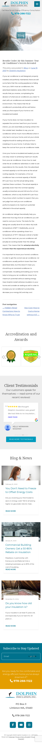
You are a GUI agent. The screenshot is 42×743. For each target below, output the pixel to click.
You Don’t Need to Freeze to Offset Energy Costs (20, 490)
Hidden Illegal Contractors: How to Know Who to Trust (11, 311)
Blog (26, 68)
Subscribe (32, 656)
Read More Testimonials (21, 439)
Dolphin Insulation (17, 71)
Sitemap (12, 737)
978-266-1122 (22, 13)
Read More (11, 511)
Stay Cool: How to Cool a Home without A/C (31, 311)
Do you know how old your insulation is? (18, 605)
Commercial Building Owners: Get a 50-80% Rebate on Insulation (18, 548)
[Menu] (37, 4)
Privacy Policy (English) (23, 737)
